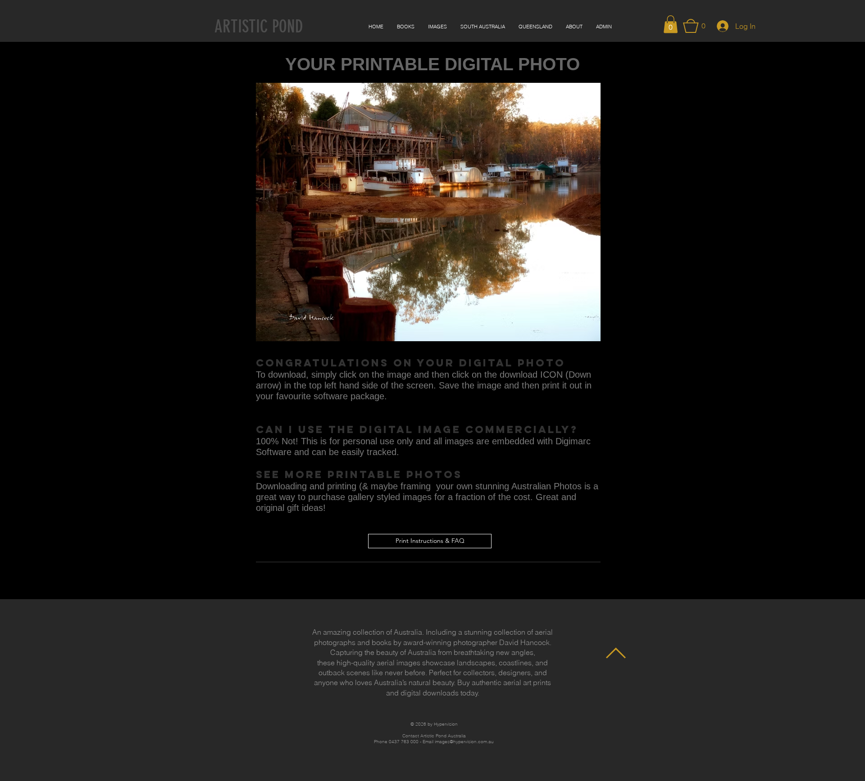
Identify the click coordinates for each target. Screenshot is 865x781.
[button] (670, 24)
